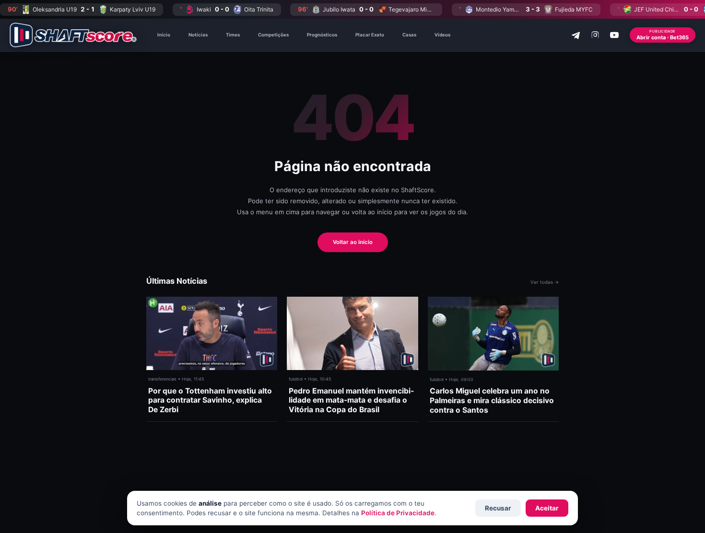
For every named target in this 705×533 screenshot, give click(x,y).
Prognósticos (322, 34)
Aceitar (547, 508)
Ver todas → (544, 282)
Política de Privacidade (398, 513)
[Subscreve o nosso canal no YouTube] (614, 35)
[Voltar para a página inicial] (73, 35)
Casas (409, 34)
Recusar (498, 508)
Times (233, 34)
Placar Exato (369, 34)
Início (163, 34)
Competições (273, 34)
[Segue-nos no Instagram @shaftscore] (595, 35)
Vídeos (442, 34)
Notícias (198, 34)
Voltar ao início (353, 242)
